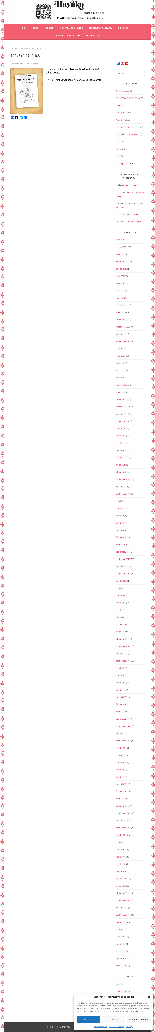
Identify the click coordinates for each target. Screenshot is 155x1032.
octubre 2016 (122, 820)
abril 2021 (120, 443)
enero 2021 (121, 464)
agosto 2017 (121, 748)
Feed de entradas (123, 991)
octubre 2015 (122, 907)
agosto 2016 (121, 835)
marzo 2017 (121, 784)
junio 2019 (120, 595)
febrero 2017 (121, 791)
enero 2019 (121, 631)
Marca (118, 105)
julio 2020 (120, 501)
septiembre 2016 (123, 827)
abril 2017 (120, 776)
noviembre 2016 (123, 813)
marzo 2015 (121, 958)
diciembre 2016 (123, 806)
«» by (77, 79)
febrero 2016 (121, 878)
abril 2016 (120, 864)
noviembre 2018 (123, 646)
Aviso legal (129, 1026)
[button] (148, 996)
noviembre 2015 (123, 900)
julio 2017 (120, 755)
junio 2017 (120, 762)
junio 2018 (120, 675)
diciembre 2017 (123, 719)
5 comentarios (31, 64)
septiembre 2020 (123, 493)
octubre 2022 (122, 334)
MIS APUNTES (92, 35)
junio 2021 (120, 428)
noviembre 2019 (123, 559)
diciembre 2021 (123, 399)
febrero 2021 (121, 457)
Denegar (113, 1019)
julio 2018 (120, 668)
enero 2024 (121, 254)
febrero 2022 (121, 385)
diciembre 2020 (123, 472)
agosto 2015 (121, 922)
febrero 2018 (121, 704)
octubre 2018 (122, 653)
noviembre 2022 (123, 326)
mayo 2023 (121, 283)
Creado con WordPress (59, 1027)
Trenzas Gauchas (25, 55)
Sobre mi (49, 27)
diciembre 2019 (123, 551)
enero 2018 (121, 711)
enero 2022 (121, 392)
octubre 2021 (122, 414)
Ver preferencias (138, 1019)
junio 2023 (120, 276)
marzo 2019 (121, 617)
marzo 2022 (121, 377)
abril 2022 (120, 370)
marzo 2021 (121, 450)
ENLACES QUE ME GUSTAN (68, 35)
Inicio (24, 27)
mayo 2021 (121, 435)
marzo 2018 (121, 697)
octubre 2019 (122, 566)
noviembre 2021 (123, 406)
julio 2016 (120, 842)
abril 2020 (120, 523)
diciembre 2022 (123, 319)
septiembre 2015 (123, 914)
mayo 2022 (121, 363)
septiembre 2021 (123, 421)
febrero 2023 (121, 305)
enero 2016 (121, 885)
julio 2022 (120, 348)
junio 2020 (120, 508)
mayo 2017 (121, 769)
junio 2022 (120, 355)
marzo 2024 (121, 239)
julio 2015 (120, 929)
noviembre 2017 (123, 726)
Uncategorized (122, 163)
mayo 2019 (121, 602)
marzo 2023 (121, 297)
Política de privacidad (116, 1026)
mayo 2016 (121, 856)
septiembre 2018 (123, 660)
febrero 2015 (121, 965)
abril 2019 (120, 610)
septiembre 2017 (123, 740)
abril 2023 (120, 290)
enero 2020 (121, 544)
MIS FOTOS (123, 27)
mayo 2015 (121, 944)
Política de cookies (100, 1026)
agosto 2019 (121, 580)
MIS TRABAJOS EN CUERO (71, 27)
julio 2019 (120, 588)
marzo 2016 (121, 871)
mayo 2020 (121, 515)
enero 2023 (121, 312)
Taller (118, 156)
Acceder (119, 984)
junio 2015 (120, 936)
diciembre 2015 (123, 893)
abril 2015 (120, 951)
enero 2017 (121, 798)
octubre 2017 (122, 733)
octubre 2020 (122, 486)
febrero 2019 (121, 624)
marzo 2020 (121, 530)
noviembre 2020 (123, 479)
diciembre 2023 (123, 261)
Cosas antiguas (122, 90)
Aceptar (88, 1019)
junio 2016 (120, 849)
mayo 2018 (121, 682)
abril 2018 (120, 689)
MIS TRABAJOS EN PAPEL (100, 27)
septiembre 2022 (123, 341)
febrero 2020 (121, 537)
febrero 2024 (121, 247)
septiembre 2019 (123, 573)
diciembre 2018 (123, 639)
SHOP (35, 27)
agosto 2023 (121, 268)
